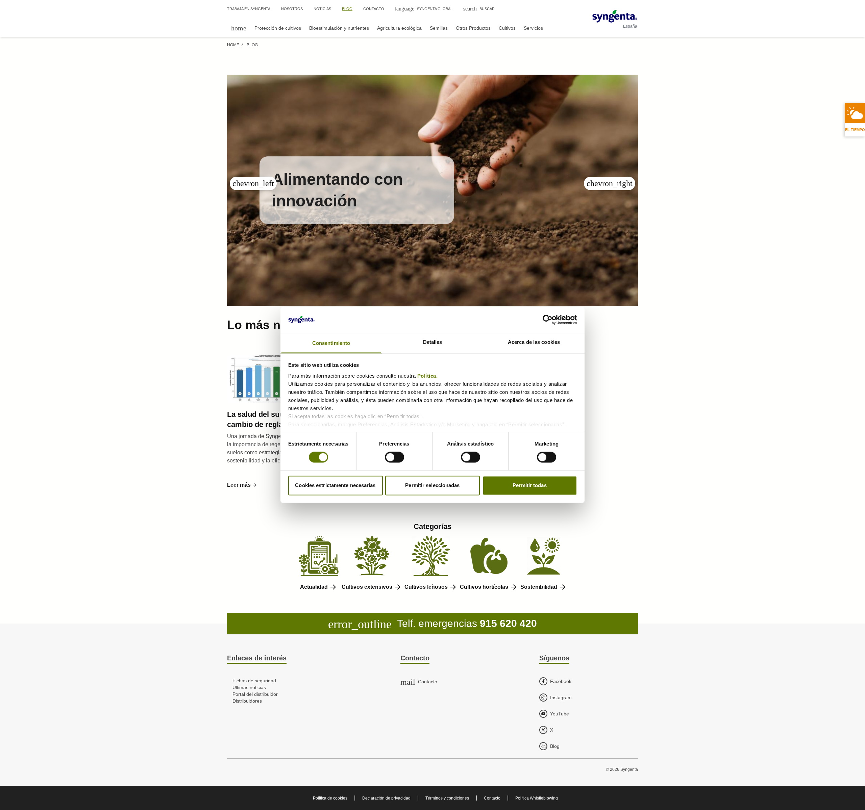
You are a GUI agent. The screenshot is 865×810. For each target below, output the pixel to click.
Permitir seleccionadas (432, 485)
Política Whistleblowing (536, 798)
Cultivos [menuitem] (507, 28)
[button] (242, 485)
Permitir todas (529, 485)
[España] (614, 16)
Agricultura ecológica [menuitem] (399, 28)
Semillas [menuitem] (439, 28)
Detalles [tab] (432, 342)
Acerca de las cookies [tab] (534, 342)
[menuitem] (238, 28)
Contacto (492, 798)
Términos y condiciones (447, 798)
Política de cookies (330, 798)
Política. (428, 376)
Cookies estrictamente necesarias (335, 485)
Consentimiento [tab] (331, 343)
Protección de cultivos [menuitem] (277, 28)
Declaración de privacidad (386, 798)
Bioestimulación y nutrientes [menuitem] (339, 28)
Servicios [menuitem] (533, 28)
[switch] (394, 457)
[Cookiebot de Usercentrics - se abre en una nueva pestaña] (547, 320)
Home (233, 45)
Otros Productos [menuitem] (473, 28)
